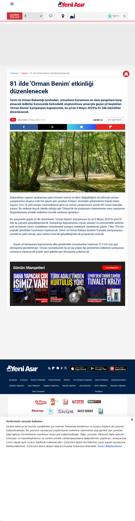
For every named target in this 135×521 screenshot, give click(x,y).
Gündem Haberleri (16, 385)
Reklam (67, 380)
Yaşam (24, 73)
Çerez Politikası (101, 380)
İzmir (53, 234)
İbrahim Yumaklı (96, 230)
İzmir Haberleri (100, 385)
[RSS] (49, 368)
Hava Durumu (85, 385)
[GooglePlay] (98, 368)
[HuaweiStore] (118, 368)
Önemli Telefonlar (38, 380)
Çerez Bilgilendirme (110, 446)
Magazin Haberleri (51, 385)
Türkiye (66, 208)
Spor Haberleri (34, 385)
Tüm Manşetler (111, 267)
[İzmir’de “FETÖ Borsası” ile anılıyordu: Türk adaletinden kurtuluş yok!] (67, 288)
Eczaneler (13, 380)
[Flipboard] (53, 368)
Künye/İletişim (55, 380)
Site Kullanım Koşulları (82, 380)
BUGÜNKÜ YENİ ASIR (14, 16)
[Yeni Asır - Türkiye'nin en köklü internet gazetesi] (71, 4)
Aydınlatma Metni (118, 380)
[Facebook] (61, 368)
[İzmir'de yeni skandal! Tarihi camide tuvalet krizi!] (103, 288)
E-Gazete (24, 380)
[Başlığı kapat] (132, 419)
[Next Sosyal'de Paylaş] (81, 127)
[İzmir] (51, 16)
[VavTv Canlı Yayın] (113, 16)
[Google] (114, 119)
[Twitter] (65, 368)
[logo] (22, 368)
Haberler (14, 73)
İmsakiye (99, 391)
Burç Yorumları (38, 391)
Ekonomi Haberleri (118, 385)
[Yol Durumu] (63, 16)
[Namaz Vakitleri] (78, 16)
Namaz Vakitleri (69, 385)
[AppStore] (78, 368)
